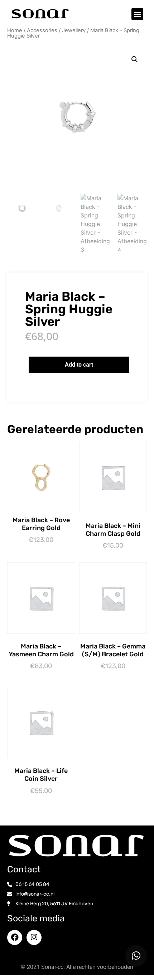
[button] (137, 14)
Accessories (42, 30)
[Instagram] (34, 937)
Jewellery (74, 30)
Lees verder (114, 558)
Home (14, 30)
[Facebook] (14, 937)
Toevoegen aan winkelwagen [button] (43, 553)
